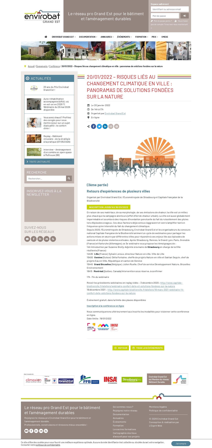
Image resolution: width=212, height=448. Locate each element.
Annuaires (106, 37)
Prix (154, 37)
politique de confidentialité (48, 445)
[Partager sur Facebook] (93, 126)
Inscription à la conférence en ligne (105, 305)
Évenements (42, 66)
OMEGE (165, 37)
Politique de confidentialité (163, 410)
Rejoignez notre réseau (125, 410)
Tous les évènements (149, 347)
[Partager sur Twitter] (99, 126)
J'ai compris (181, 443)
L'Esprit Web (155, 425)
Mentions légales (158, 406)
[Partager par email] (110, 126)
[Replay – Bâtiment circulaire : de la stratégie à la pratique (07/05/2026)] (35, 138)
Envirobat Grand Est (63, 37)
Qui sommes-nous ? (123, 406)
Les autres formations (124, 429)
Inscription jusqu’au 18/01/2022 (108, 207)
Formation (140, 37)
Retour (122, 347)
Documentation (87, 37)
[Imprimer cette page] (116, 126)
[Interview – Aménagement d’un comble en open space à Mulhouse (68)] (35, 152)
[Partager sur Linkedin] (105, 126)
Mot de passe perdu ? (163, 21)
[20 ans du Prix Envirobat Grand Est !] (35, 88)
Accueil (31, 66)
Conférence (54, 66)
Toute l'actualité (39, 161)
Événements (119, 421)
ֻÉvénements (123, 37)
